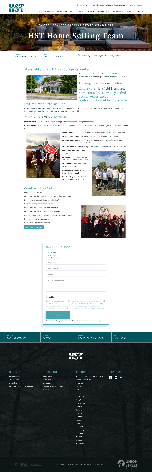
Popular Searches (53, 56)
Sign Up (139, 5)
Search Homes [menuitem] (45, 11)
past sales (108, 132)
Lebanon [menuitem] (79, 426)
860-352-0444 (84, 5)
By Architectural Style (90, 338)
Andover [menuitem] (79, 383)
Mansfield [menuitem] (80, 430)
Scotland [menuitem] (79, 433)
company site (99, 146)
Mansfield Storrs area (111, 88)
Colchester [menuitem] (80, 403)
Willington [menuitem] (80, 440)
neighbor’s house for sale (82, 125)
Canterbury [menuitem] (80, 396)
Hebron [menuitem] (79, 423)
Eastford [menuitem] (79, 413)
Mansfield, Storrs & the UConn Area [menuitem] (91, 376)
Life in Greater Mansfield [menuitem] (53, 386)
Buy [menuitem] (71, 11)
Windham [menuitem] (80, 443)
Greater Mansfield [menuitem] (83, 380)
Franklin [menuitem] (79, 416)
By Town (47, 338)
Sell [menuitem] (79, 11)
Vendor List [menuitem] (118, 11)
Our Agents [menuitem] (103, 11)
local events (82, 163)
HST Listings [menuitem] (61, 11)
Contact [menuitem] (137, 11)
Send (58, 315)
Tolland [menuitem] (79, 436)
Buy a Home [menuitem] (47, 376)
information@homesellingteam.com (110, 5)
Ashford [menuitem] (79, 386)
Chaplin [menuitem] (79, 400)
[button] (79, 55)
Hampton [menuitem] (80, 420)
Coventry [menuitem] (79, 410)
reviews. (123, 146)
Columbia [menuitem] (80, 406)
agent (108, 83)
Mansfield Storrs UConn (113, 77)
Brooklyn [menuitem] (80, 393)
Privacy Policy (101, 308)
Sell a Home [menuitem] (48, 380)
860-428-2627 (51, 255)
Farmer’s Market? (83, 160)
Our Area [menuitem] (90, 11)
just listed (54, 121)
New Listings (121, 338)
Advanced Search (24, 56)
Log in (132, 5)
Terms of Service (93, 321)
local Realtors (83, 177)
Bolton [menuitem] (79, 390)
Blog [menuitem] (129, 11)
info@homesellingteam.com (21, 386)
